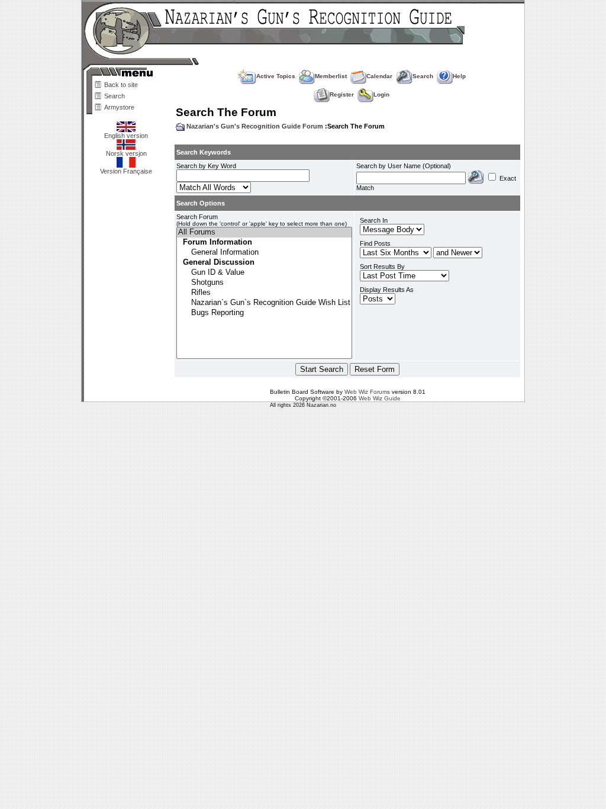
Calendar (379, 76)
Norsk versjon (126, 153)
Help (459, 76)
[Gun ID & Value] (264, 273)
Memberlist (331, 76)
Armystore (119, 107)
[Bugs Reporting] (264, 313)
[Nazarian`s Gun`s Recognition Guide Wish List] (264, 303)
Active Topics (275, 76)
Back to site (121, 84)
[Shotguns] (264, 283)
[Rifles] (264, 293)
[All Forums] (264, 232)
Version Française (126, 171)
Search (114, 95)
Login (381, 94)
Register (342, 94)
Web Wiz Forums (367, 392)
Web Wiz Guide (380, 398)
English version (126, 135)
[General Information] (264, 253)
